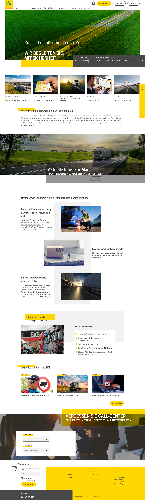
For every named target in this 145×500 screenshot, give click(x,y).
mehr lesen (96, 178)
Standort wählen (104, 3)
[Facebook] (29, 497)
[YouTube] (32, 497)
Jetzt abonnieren (28, 484)
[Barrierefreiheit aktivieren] (93, 3)
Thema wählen (28, 445)
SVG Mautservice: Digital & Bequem (71, 99)
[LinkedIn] (22, 497)
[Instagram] (26, 497)
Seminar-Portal (94, 100)
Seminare (133, 3)
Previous (75, 61)
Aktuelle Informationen (16, 100)
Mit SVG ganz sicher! (123, 100)
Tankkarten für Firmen (42, 100)
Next (142, 61)
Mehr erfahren (26, 398)
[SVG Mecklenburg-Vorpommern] (9, 4)
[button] (35, 8)
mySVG (119, 3)
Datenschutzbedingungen (30, 480)
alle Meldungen (117, 403)
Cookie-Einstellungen (119, 484)
